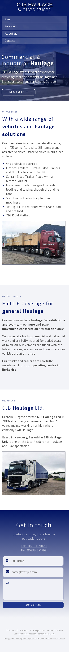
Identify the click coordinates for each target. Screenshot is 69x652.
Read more (17, 92)
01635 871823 (36, 10)
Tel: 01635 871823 (34, 546)
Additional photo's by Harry (52, 638)
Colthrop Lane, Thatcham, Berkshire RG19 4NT (34, 634)
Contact (10, 41)
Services (10, 26)
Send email (33, 604)
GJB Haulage (34, 4)
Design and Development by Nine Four (21, 638)
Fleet (8, 19)
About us (11, 34)
